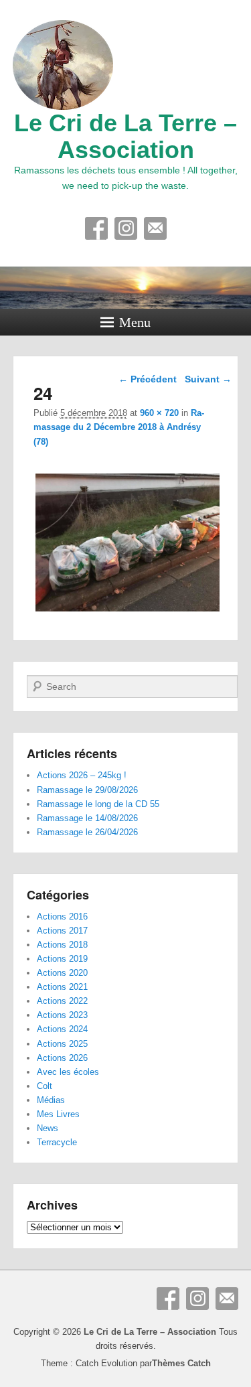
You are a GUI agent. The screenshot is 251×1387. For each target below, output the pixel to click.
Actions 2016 (62, 916)
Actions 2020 (62, 973)
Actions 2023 (62, 1015)
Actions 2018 (62, 945)
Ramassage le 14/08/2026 (87, 818)
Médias (51, 1100)
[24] (127, 611)
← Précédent (147, 379)
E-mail (155, 228)
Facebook (96, 228)
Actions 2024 (62, 1029)
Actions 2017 (62, 931)
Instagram (125, 228)
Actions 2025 (62, 1044)
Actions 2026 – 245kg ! (82, 775)
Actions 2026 (62, 1058)
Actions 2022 (62, 1001)
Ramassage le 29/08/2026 (87, 790)
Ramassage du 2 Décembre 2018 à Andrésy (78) (118, 427)
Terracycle (57, 1142)
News (47, 1128)
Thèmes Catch (181, 1363)
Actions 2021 (62, 987)
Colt (44, 1086)
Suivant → (208, 379)
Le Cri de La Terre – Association (125, 136)
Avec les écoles (68, 1072)
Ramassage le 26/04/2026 (87, 832)
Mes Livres (58, 1114)
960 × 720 (159, 413)
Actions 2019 (62, 959)
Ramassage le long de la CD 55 (98, 804)
